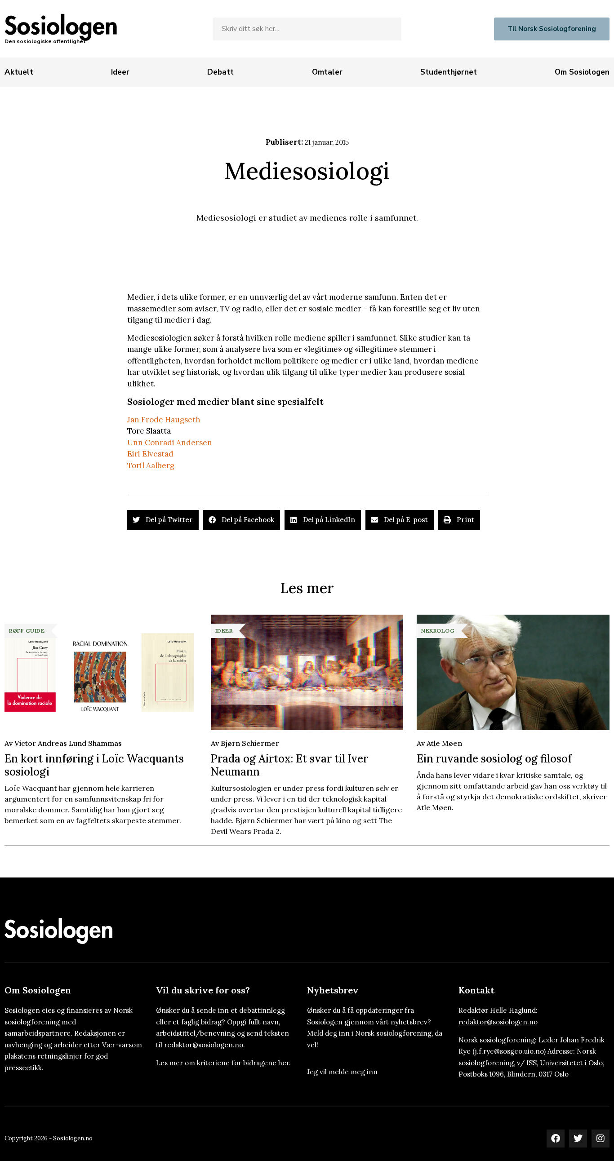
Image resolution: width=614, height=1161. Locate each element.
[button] (163, 520)
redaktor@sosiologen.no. (204, 1045)
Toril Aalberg (150, 465)
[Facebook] (556, 1139)
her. (284, 1063)
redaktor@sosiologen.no (498, 1022)
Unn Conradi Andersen (169, 443)
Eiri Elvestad (150, 454)
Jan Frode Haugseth (163, 420)
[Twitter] (578, 1139)
